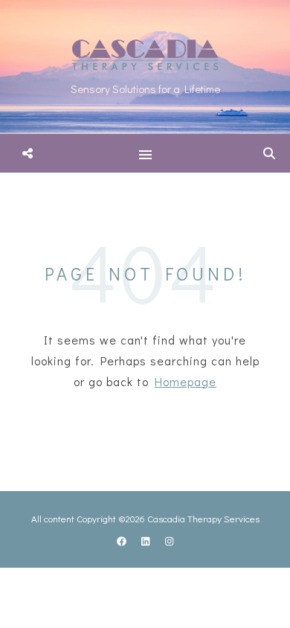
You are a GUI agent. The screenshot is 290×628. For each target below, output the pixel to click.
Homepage (185, 381)
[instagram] (169, 540)
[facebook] (123, 540)
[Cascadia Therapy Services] (145, 67)
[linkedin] (146, 540)
